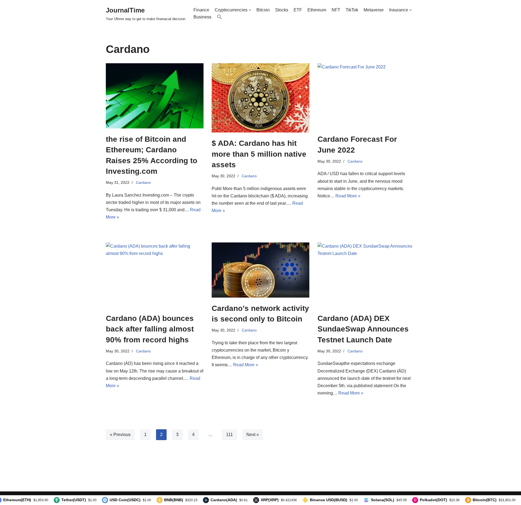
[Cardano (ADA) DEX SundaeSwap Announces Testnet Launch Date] (366, 275)
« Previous (120, 434)
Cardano (143, 182)
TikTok (352, 10)
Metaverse (374, 10)
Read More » (347, 196)
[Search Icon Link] (219, 17)
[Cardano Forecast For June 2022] (366, 95)
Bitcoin (263, 10)
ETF (298, 10)
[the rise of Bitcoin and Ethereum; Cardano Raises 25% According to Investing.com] (155, 95)
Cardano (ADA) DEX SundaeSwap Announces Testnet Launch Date (363, 329)
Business (202, 17)
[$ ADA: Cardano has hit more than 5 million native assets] (260, 97)
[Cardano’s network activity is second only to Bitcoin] (260, 270)
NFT (336, 10)
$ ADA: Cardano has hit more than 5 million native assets (259, 154)
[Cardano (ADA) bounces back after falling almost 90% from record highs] (155, 275)
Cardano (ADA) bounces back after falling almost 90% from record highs (150, 329)
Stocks (281, 10)
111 (229, 434)
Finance (201, 10)
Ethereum (316, 10)
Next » (252, 434)
